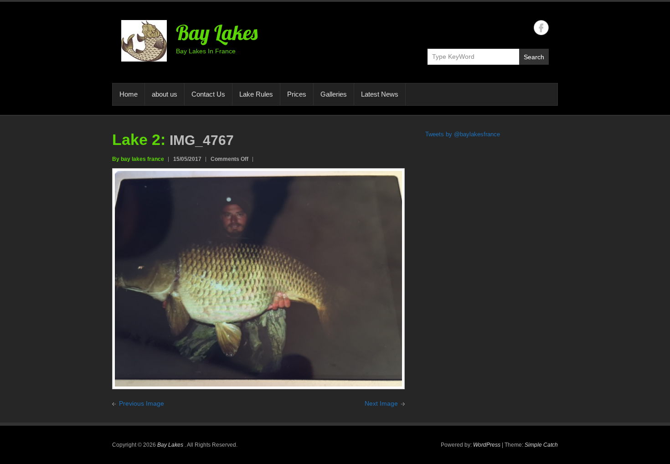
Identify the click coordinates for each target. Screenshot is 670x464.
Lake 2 (136, 139)
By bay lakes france (138, 159)
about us (164, 94)
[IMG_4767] (258, 176)
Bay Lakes (217, 32)
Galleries (333, 94)
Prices (296, 94)
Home (128, 94)
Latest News (379, 94)
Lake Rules (256, 94)
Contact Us (208, 94)
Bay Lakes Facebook (541, 27)
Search (534, 57)
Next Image (381, 403)
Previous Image (141, 403)
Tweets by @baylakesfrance (462, 134)
